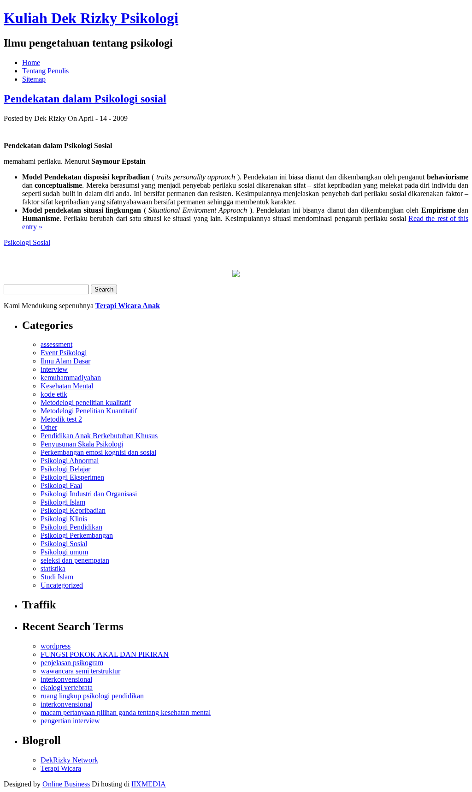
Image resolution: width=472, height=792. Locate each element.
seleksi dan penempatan (75, 560)
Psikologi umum (64, 552)
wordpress (56, 646)
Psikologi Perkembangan (77, 535)
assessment (56, 344)
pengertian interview (70, 721)
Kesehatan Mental (67, 386)
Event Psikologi (64, 353)
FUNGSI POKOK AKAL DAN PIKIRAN (105, 654)
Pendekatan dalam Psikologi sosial (85, 99)
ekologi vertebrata (67, 687)
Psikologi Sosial (27, 242)
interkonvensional (66, 679)
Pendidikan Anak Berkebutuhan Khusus (99, 436)
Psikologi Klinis (64, 519)
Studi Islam (57, 577)
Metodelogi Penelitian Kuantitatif (89, 411)
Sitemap (34, 79)
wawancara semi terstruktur (80, 671)
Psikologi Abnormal (70, 460)
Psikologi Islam (63, 502)
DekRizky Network (69, 760)
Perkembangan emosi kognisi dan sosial (98, 452)
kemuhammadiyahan (71, 377)
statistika (53, 568)
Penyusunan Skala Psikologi (82, 444)
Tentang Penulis (45, 71)
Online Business (66, 784)
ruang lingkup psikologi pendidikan (92, 696)
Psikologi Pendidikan (71, 527)
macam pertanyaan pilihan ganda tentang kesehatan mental (126, 712)
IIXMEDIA (148, 784)
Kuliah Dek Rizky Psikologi (91, 18)
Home (31, 62)
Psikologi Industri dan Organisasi (89, 494)
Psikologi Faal (61, 485)
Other (49, 427)
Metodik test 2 (61, 419)
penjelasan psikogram (72, 663)
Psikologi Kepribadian (73, 510)
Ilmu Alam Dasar (65, 361)
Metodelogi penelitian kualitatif (86, 402)
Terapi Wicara (61, 768)
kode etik (54, 394)
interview (54, 369)
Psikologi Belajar (65, 469)
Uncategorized (62, 585)
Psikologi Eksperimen (72, 477)
